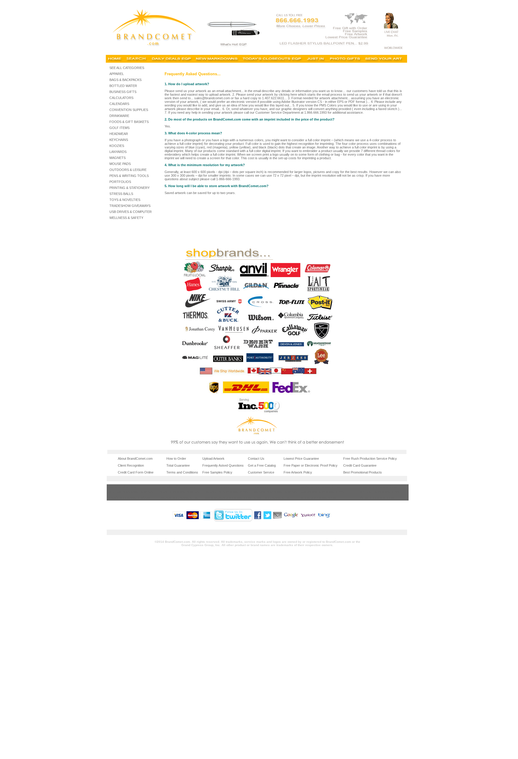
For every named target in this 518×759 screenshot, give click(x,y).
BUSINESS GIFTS (122, 92)
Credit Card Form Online (135, 472)
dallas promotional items (377, 497)
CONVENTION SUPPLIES (128, 110)
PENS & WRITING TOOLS (129, 176)
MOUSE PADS (120, 164)
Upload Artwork (213, 458)
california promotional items (320, 487)
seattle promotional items (272, 497)
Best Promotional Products (362, 472)
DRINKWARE (119, 116)
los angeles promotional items (226, 492)
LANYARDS (118, 152)
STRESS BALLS (121, 194)
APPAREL (116, 74)
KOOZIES (116, 146)
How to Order (176, 458)
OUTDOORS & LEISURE (128, 170)
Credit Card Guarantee (360, 465)
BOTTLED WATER (123, 86)
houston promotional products (275, 492)
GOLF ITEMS (119, 128)
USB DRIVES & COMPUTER (130, 212)
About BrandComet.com (135, 458)
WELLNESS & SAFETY (126, 218)
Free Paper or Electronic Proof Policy (311, 465)
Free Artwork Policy (298, 472)
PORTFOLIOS (120, 182)
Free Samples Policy (217, 472)
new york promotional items (380, 492)
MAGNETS (117, 158)
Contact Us (256, 458)
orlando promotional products (129, 497)
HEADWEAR (118, 134)
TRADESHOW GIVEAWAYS (129, 206)
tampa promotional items (318, 497)
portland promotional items (179, 497)
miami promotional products (180, 492)
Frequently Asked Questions (223, 465)
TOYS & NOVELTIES (124, 200)
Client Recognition (131, 465)
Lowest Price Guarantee (301, 458)
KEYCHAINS (118, 140)
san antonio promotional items (322, 492)
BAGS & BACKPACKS (125, 80)
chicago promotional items (378, 487)
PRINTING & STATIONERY (129, 188)
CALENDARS (119, 104)
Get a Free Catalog (262, 465)
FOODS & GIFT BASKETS (129, 122)
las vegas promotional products (130, 492)
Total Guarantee (178, 465)
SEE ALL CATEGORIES (126, 68)
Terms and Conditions (182, 472)
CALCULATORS (121, 98)
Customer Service (261, 472)
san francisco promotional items (228, 497)
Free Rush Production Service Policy (370, 458)
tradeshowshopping (122, 487)
